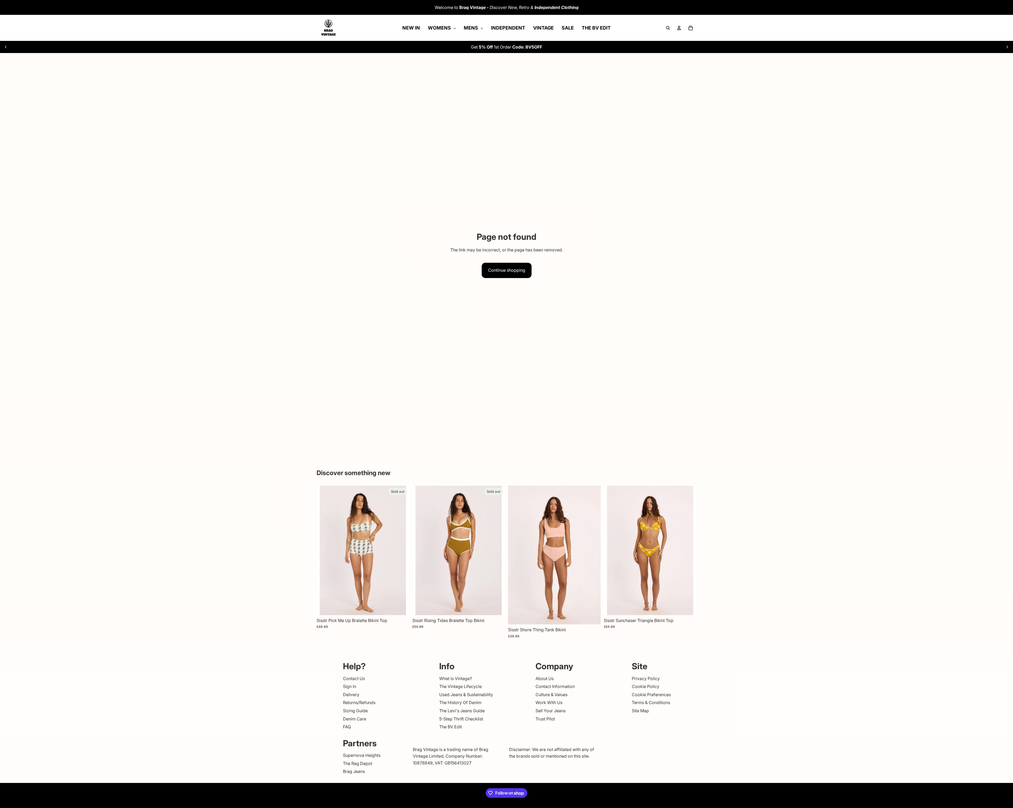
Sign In (349, 686)
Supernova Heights (361, 755)
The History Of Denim (460, 702)
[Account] (679, 28)
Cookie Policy (645, 686)
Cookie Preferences (651, 694)
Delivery (351, 694)
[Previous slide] (6, 47)
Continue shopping (506, 270)
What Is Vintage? (455, 678)
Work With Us (549, 702)
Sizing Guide (355, 710)
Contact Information (555, 686)
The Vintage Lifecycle (460, 686)
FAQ (347, 726)
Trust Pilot (545, 718)
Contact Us (354, 678)
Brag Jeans (354, 771)
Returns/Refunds (359, 702)
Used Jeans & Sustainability (466, 694)
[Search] (668, 28)
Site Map (640, 710)
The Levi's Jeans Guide (462, 710)
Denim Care (354, 718)
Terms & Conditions (651, 702)
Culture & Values (551, 694)
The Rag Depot (357, 763)
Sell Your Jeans (551, 710)
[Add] (592, 616)
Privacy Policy (646, 678)
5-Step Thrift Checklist (461, 718)
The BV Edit (450, 726)
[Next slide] (1007, 47)
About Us (545, 678)
